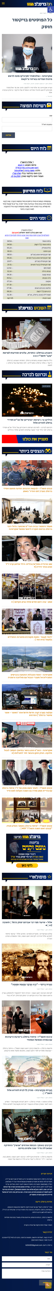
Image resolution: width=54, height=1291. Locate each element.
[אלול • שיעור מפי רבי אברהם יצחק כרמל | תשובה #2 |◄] (27, 902)
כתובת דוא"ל (47, 124)
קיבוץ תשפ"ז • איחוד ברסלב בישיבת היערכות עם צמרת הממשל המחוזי (28, 1038)
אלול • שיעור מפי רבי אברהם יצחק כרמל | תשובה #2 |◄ (27, 924)
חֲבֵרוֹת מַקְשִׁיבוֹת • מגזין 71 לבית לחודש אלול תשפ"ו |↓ (29, 1092)
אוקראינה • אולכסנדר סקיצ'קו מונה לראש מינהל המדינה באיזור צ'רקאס (30, 77)
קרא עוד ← (49, 96)
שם (50, 116)
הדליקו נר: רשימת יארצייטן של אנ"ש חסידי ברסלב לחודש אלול (29, 421)
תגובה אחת (27, 83)
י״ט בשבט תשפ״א (40, 83)
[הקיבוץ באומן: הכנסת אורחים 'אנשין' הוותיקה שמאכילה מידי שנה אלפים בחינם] (27, 1125)
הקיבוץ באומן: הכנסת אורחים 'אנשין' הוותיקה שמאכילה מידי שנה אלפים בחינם (28, 1147)
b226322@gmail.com (33, 1245)
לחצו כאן (39, 1190)
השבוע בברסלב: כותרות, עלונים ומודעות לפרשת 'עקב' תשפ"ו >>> (27, 354)
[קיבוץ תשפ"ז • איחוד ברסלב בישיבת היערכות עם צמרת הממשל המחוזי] (27, 1017)
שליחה (8, 135)
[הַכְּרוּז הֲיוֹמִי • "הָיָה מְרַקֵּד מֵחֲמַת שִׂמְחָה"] (27, 963)
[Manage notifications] (47, 1285)
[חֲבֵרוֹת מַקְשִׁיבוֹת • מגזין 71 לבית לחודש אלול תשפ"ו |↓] (27, 1071)
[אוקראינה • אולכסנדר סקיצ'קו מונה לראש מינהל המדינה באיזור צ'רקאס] (27, 53)
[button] (50, 9)
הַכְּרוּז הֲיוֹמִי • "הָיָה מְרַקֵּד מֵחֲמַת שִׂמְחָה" (31, 985)
